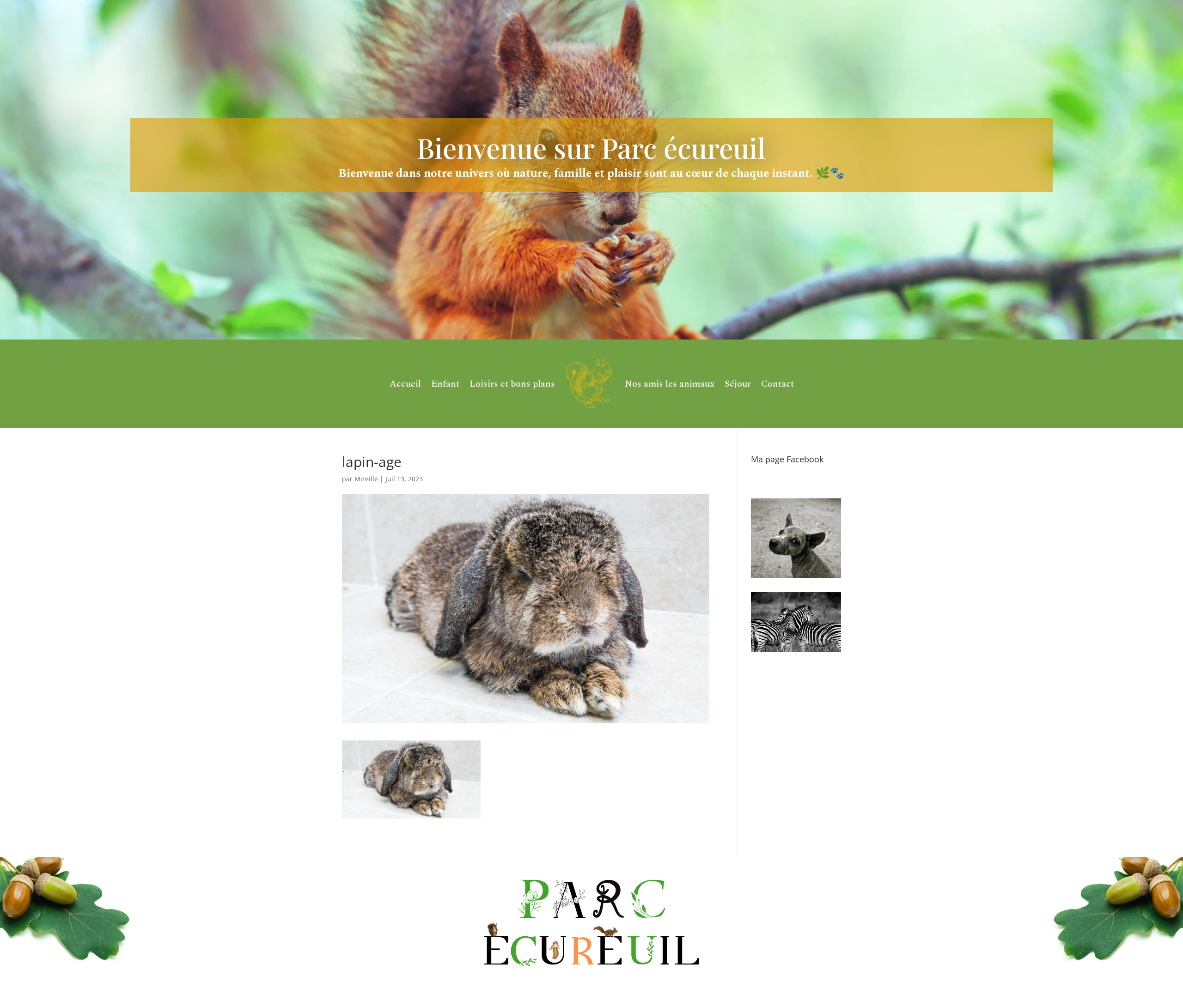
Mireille (366, 478)
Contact (777, 384)
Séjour (738, 384)
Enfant (445, 384)
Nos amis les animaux (669, 384)
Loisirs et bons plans (512, 384)
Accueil (405, 384)
